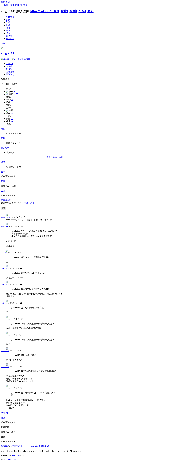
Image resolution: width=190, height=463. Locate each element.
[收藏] (64, 11)
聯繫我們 (5, 446)
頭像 (3, 43)
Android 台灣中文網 (10, 5)
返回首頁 (23, 5)
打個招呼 (10, 72)
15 (15, 91)
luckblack (5, 319)
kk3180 (4, 253)
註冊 (3, 2)
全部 (9, 200)
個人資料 (10, 39)
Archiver (26, 446)
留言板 (9, 36)
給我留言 (10, 69)
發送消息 (10, 74)
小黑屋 (13, 446)
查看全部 (5, 413)
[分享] (82, 11)
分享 (8, 33)
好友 (3, 418)
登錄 (8, 2)
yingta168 (7, 53)
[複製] (73, 11)
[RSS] (90, 11)
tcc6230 (4, 268)
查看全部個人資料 (55, 157)
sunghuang (5, 217)
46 (12, 100)
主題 (8, 30)
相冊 (8, 28)
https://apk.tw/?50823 (44, 11)
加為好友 (10, 66)
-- (12, 102)
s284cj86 (4, 226)
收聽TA (9, 64)
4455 (16, 94)
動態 (8, 20)
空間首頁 (10, 17)
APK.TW (15, 455)
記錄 (8, 22)
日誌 (8, 25)
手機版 (19, 446)
